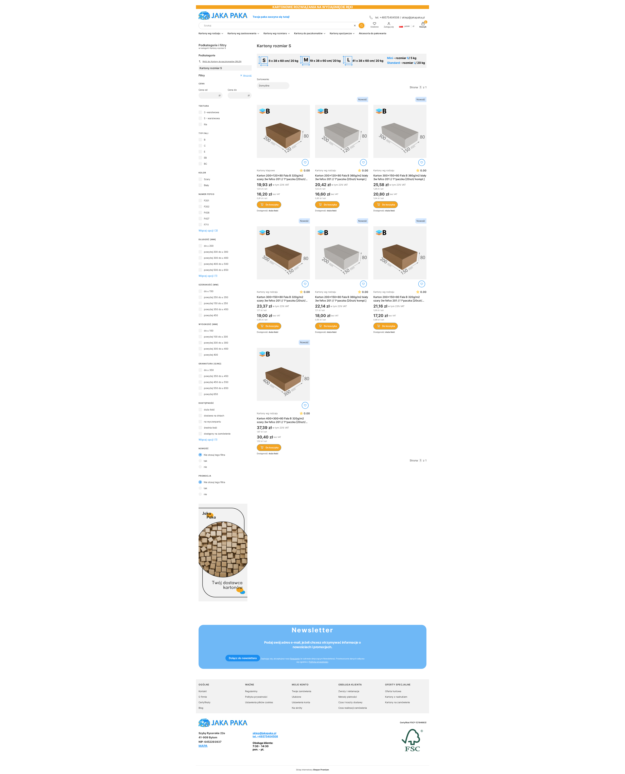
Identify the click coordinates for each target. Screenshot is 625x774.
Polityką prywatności (318, 662)
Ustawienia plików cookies (259, 702)
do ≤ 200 (209, 245)
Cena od (203, 89)
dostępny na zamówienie (217, 433)
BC (205, 163)
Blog (201, 707)
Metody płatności (347, 696)
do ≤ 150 (208, 291)
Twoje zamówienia (301, 691)
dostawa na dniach (214, 415)
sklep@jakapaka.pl (413, 17)
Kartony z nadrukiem (396, 696)
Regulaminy (251, 691)
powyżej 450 (211, 315)
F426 (206, 212)
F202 (206, 206)
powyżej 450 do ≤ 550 (216, 382)
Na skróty (297, 707)
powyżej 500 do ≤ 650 (216, 269)
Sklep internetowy (312, 769)
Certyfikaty (204, 702)
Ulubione (296, 696)
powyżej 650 (211, 394)
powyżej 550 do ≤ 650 (216, 388)
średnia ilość (210, 427)
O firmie (203, 696)
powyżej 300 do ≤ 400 (216, 257)
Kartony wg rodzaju (325, 170)
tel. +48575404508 (265, 736)
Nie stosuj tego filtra (214, 454)
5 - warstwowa (212, 118)
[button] (361, 25)
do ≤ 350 (209, 370)
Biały (206, 185)
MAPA (203, 746)
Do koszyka (272, 204)
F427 (206, 218)
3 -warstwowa (211, 112)
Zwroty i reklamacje (348, 691)
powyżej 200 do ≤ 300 (216, 251)
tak (205, 460)
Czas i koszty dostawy (350, 702)
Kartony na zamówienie (397, 702)
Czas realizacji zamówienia (352, 707)
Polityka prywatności (256, 696)
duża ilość (209, 409)
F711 (206, 224)
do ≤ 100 (208, 330)
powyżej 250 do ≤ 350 (216, 297)
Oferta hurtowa (393, 691)
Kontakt (203, 691)
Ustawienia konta (301, 702)
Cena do (232, 89)
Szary (207, 179)
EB (205, 157)
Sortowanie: (263, 79)
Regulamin (295, 658)
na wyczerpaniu (212, 421)
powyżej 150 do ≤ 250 (216, 303)
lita (205, 124)
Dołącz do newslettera (243, 658)
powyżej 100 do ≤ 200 (216, 336)
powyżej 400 (211, 354)
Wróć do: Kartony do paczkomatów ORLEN (221, 61)
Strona (414, 87)
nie (205, 466)
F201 (206, 200)
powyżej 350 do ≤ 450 (216, 309)
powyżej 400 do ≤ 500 (216, 263)
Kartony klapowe (266, 170)
